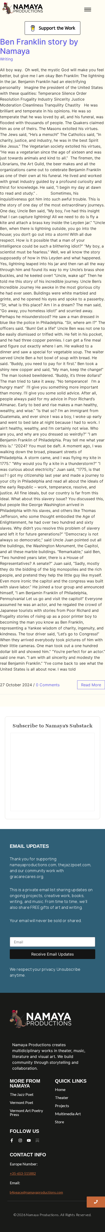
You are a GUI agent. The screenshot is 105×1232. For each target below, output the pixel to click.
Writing (6, 59)
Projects (62, 1105)
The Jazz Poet (21, 1094)
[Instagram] (20, 1140)
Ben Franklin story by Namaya (39, 46)
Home (60, 1089)
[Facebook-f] (12, 1140)
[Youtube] (29, 1140)
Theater (61, 1097)
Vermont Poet (21, 1102)
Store (59, 1121)
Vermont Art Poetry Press (26, 1112)
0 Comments (48, 684)
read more (91, 684)
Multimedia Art (68, 1113)
